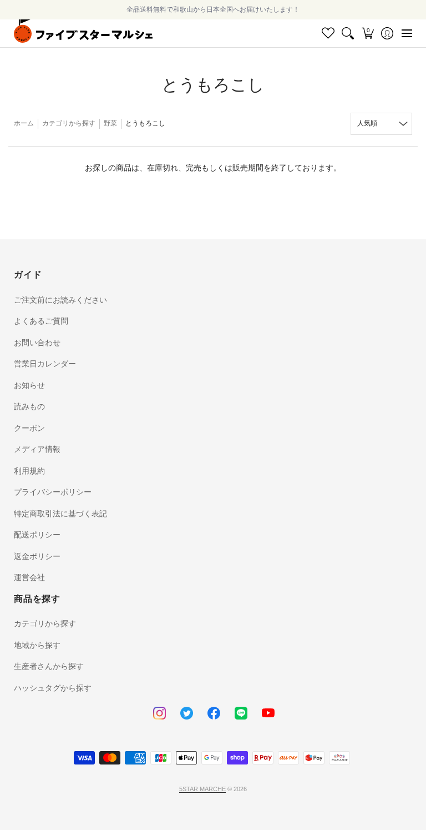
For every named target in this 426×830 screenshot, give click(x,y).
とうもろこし (145, 123)
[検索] (348, 33)
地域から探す (37, 645)
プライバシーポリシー (53, 491)
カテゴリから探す (68, 123)
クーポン (29, 428)
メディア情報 (37, 449)
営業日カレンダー (45, 363)
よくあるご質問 (41, 320)
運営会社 (29, 577)
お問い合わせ (37, 342)
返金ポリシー (37, 556)
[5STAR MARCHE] (83, 33)
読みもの (29, 406)
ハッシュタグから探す (53, 687)
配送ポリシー (37, 534)
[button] (367, 33)
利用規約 (29, 470)
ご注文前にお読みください (60, 299)
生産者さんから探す (49, 666)
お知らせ (29, 385)
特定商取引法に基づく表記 (60, 513)
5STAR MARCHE (202, 789)
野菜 (110, 123)
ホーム (24, 123)
